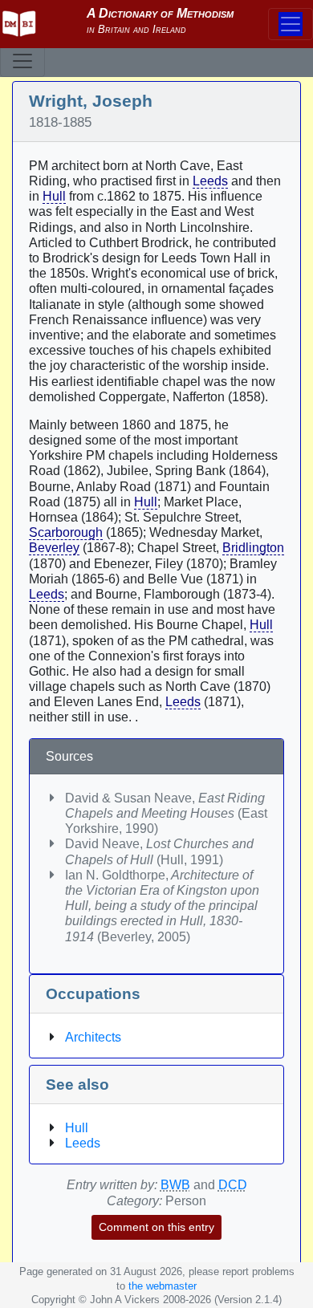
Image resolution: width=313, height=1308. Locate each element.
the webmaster (162, 1286)
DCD (232, 1185)
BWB (175, 1185)
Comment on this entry (156, 1227)
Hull (54, 196)
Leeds (210, 181)
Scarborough (66, 532)
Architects (93, 1037)
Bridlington (253, 547)
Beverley (54, 547)
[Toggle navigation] (22, 61)
